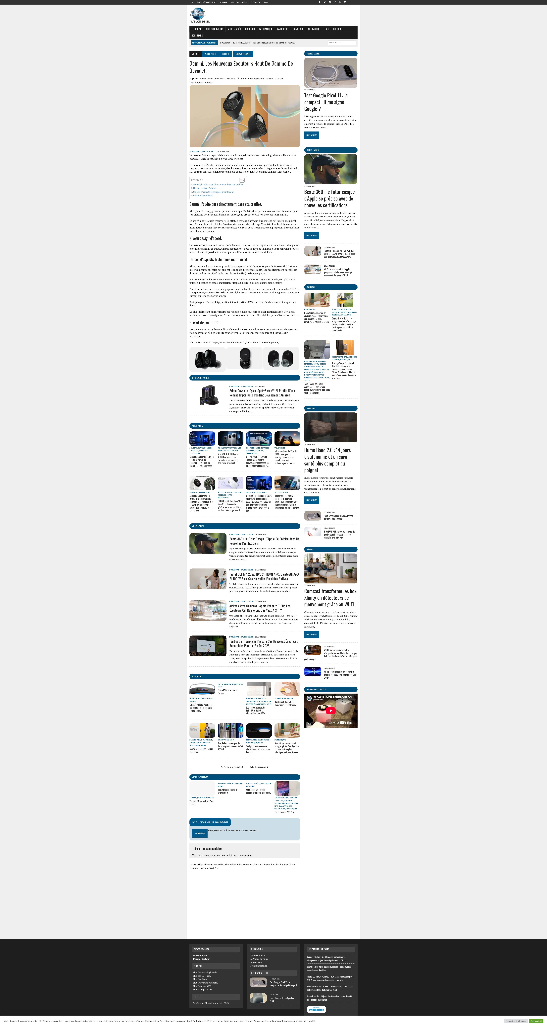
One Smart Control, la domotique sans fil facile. (285, 703)
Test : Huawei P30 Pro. (284, 812)
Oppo (229, 495)
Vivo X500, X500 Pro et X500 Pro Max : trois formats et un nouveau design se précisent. (228, 458)
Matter (343, 360)
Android (288, 801)
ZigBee (192, 701)
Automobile (313, 29)
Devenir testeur (201, 958)
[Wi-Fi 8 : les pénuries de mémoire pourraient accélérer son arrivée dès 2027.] (312, 674)
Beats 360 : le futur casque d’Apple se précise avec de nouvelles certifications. (264, 541)
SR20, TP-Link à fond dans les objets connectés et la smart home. (201, 708)
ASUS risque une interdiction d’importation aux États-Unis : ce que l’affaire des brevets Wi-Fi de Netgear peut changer (330, 654)
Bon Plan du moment (201, 377)
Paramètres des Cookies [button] (516, 1021)
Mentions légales (258, 965)
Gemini (270, 78)
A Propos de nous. (259, 958)
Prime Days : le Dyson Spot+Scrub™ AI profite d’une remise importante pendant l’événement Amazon (262, 392)
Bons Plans (197, 35)
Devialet (231, 78)
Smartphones (285, 806)
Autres (277, 698)
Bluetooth (220, 78)
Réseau (310, 549)
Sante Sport (282, 29)
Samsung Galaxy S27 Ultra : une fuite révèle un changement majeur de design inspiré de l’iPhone (201, 461)
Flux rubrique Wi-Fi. (202, 989)
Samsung (203, 451)
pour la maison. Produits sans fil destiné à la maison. (258, 701)
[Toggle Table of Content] (240, 180)
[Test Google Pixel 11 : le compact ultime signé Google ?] (330, 85)
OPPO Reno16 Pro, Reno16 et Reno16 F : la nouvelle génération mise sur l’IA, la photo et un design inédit (230, 505)
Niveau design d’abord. (204, 188)
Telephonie (197, 29)
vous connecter (212, 855)
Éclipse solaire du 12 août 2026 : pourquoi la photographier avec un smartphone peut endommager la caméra (285, 457)
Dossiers (337, 29)
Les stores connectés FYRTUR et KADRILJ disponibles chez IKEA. (255, 710)
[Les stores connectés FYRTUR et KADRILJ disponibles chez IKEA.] (259, 694)
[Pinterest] (345, 2)
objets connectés (214, 29)
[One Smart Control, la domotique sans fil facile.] (287, 694)
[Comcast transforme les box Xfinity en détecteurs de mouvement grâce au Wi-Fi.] (330, 581)
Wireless (209, 82)
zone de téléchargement (206, 2)
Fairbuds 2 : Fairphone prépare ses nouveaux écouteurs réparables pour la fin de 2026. (263, 643)
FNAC (266, 2)
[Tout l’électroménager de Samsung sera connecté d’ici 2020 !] (230, 735)
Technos (223, 2)
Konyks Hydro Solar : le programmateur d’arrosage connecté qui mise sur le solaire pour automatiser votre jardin (344, 324)
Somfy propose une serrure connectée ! (201, 750)
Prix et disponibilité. (203, 195)
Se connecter (200, 955)
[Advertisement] (244, 903)
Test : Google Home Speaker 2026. (282, 999)
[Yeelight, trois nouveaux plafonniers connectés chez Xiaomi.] (259, 735)
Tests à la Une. (313, 53)
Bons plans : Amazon (239, 2)
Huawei (294, 803)
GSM (288, 803)
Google (259, 451)
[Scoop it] (355, 2)
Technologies (322, 378)
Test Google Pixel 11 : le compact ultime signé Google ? (326, 101)
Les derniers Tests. (260, 973)
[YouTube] (340, 2)
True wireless (196, 82)
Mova (316, 364)
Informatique (265, 29)
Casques (225, 53)
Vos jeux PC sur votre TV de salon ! (201, 803)
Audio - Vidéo (210, 53)
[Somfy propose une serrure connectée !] (202, 735)
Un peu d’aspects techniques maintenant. (213, 191)
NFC (276, 806)
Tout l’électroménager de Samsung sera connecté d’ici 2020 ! (230, 746)
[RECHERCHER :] (342, 42)
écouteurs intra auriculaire (251, 78)
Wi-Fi (203, 698)
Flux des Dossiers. (202, 975)
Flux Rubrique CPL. (202, 986)
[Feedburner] (350, 2)
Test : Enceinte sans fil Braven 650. (227, 791)
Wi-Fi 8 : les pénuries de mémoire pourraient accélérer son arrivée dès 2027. (340, 674)
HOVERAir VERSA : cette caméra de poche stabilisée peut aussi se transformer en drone (339, 534)
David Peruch (207, 151)
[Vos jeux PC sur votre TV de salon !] (202, 793)
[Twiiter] (324, 2)
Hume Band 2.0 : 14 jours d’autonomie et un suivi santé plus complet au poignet (327, 459)
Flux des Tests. (200, 979)
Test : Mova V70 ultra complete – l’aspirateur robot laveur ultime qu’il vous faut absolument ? (317, 388)
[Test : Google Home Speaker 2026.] (258, 1001)
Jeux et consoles (205, 798)
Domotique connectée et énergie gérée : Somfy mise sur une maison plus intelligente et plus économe (286, 748)
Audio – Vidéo (234, 29)
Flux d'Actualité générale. (205, 972)
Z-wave (210, 698)
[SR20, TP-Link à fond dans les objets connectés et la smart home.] (202, 694)
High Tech (250, 29)
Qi (275, 492)
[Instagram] (329, 2)
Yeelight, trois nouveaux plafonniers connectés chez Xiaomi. (258, 749)
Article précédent (233, 766)
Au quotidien (224, 684)
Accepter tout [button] (536, 1021)
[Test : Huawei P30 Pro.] (287, 793)
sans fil (279, 78)
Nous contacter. (258, 955)
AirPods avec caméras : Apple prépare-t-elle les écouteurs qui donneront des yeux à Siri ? (259, 608)
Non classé (194, 745)
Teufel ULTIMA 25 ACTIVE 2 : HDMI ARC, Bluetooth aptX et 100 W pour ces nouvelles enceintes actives (264, 576)
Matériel (308, 364)
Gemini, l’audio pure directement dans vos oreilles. (218, 184)
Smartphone (197, 425)
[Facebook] (319, 2)
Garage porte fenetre (200, 742)
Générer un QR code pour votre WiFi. (211, 1003)
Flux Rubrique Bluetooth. (205, 982)
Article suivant (257, 766)
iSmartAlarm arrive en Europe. (227, 692)
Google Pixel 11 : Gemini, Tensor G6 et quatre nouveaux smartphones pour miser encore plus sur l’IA (258, 461)
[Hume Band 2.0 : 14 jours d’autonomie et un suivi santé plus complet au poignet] (330, 440)
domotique (197, 676)
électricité (251, 740)
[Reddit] (334, 2)
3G (275, 798)
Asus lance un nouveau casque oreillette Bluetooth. (258, 791)
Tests (326, 29)
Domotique (298, 29)
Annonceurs (256, 962)
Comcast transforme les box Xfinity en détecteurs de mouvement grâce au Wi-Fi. (330, 597)
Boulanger (256, 2)
